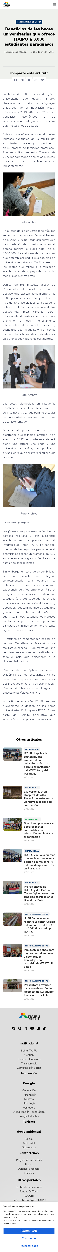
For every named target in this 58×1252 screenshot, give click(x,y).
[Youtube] (32, 1028)
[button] (54, 4)
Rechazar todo (29, 1246)
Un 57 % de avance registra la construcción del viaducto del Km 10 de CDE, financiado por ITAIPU (39, 925)
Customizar (29, 1238)
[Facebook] (14, 1028)
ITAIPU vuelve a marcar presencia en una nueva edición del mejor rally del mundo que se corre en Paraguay (39, 861)
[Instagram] (20, 1028)
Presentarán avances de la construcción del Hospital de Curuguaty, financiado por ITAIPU (39, 990)
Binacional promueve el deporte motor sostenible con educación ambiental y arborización (39, 830)
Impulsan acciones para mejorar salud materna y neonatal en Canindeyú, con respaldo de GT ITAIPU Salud (39, 958)
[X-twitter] (26, 1028)
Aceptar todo (29, 1231)
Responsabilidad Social (29, 21)
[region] (29, 1227)
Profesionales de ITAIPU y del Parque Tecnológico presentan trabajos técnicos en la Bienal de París (39, 893)
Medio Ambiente (32, 819)
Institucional (32, 749)
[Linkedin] (38, 1028)
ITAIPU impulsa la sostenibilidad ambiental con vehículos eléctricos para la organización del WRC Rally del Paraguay (37, 763)
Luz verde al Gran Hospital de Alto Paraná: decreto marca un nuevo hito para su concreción (38, 798)
